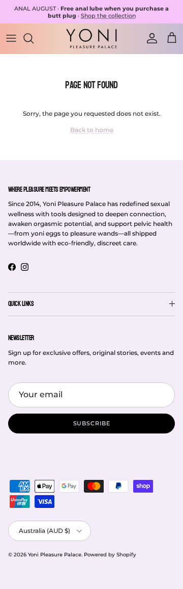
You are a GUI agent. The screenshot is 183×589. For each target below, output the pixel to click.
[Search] (33, 38)
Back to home (91, 130)
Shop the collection (108, 15)
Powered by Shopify (110, 554)
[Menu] (11, 38)
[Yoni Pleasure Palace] (91, 38)
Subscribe (91, 423)
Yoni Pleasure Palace (54, 554)
